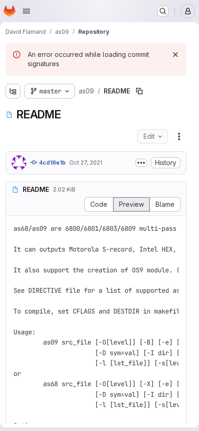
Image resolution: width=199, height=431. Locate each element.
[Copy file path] (139, 91)
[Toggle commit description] (141, 163)
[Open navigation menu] (26, 11)
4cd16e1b (51, 162)
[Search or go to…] (162, 11)
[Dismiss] (175, 54)
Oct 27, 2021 (85, 162)
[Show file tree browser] (13, 91)
